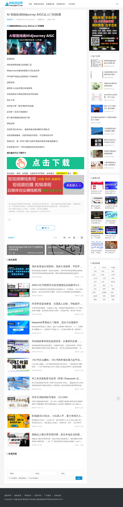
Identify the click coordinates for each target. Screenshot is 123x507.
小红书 (95, 278)
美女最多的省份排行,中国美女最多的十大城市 (104, 118)
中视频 (113, 267)
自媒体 (95, 296)
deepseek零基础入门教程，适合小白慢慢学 (55, 322)
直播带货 (95, 292)
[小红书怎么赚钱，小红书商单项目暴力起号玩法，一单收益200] (18, 365)
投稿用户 (10, 19)
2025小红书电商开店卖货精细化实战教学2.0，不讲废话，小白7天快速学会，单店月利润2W (56, 285)
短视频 (104, 292)
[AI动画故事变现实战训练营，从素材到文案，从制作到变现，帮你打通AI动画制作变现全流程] (18, 346)
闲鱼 (104, 299)
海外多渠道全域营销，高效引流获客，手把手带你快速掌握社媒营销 (57, 266)
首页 (30, 4)
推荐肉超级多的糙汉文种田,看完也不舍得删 (110, 62)
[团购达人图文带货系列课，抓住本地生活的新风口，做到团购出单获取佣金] (18, 439)
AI (8, 25)
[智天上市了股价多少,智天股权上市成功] (97, 106)
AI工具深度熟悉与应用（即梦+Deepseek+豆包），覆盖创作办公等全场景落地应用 (55, 378)
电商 (104, 289)
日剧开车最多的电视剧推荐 (110, 152)
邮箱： (38, 473)
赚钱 (95, 299)
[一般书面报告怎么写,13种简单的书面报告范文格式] (97, 162)
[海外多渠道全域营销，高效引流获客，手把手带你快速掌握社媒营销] (18, 271)
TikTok (104, 267)
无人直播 (113, 285)
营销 (104, 296)
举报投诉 (27, 495)
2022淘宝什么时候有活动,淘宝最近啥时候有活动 (96, 192)
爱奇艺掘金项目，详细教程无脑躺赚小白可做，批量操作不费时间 (96, 207)
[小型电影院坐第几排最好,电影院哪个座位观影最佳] (97, 128)
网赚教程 (41, 19)
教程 (104, 285)
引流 (104, 278)
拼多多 (113, 282)
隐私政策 (17, 495)
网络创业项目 (39, 4)
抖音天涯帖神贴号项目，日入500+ (50, 397)
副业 (113, 271)
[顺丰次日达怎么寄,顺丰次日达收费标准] (97, 140)
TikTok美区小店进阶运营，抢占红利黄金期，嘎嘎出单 (110, 237)
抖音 (95, 282)
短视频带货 (113, 292)
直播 (113, 289)
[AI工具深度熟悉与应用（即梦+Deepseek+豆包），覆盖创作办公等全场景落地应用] (18, 383)
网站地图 (40, 499)
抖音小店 (104, 282)
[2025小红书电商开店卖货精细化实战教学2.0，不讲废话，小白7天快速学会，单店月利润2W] (18, 290)
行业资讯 (71, 4)
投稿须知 (57, 495)
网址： (63, 473)
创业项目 (104, 271)
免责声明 (37, 495)
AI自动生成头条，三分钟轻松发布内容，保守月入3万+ (96, 237)
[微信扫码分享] (64, 237)
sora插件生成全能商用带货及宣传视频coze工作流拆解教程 (111, 207)
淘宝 (95, 289)
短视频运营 (50, 4)
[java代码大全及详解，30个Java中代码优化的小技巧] (97, 95)
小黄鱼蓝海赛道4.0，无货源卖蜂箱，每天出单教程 (111, 222)
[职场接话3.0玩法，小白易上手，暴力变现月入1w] (18, 421)
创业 (95, 271)
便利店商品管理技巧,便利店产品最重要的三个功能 (110, 251)
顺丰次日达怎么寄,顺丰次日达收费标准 (110, 142)
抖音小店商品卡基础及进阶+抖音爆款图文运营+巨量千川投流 (111, 192)
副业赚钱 (95, 274)
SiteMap (33, 499)
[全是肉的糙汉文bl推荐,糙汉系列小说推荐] (97, 72)
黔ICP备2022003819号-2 (53, 499)
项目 (113, 299)
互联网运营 (60, 4)
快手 (113, 278)
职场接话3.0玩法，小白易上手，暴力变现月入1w (56, 415)
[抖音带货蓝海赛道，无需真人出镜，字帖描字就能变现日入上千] (18, 309)
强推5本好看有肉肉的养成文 (110, 84)
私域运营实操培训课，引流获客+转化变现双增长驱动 (97, 251)
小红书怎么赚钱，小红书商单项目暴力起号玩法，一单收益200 (56, 359)
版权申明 (7, 495)
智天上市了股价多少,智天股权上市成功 (110, 108)
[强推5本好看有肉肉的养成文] (97, 83)
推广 (95, 285)
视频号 (113, 296)
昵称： (12, 473)
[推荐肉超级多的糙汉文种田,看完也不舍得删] (97, 61)
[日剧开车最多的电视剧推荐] (97, 151)
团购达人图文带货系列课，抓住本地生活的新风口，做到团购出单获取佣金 (57, 434)
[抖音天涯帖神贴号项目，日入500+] (18, 402)
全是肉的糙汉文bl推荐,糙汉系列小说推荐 (110, 74)
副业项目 (104, 274)
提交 (78, 478)
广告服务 (47, 495)
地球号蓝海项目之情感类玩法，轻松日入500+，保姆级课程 (96, 222)
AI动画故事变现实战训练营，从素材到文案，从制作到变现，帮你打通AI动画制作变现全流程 (57, 341)
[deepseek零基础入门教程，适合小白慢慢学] (18, 327)
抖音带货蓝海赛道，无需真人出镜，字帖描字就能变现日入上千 (57, 303)
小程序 (113, 274)
